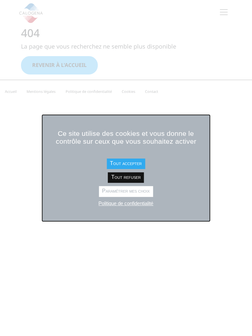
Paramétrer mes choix (126, 191)
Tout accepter (126, 163)
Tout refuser (126, 177)
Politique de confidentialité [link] (125, 203)
